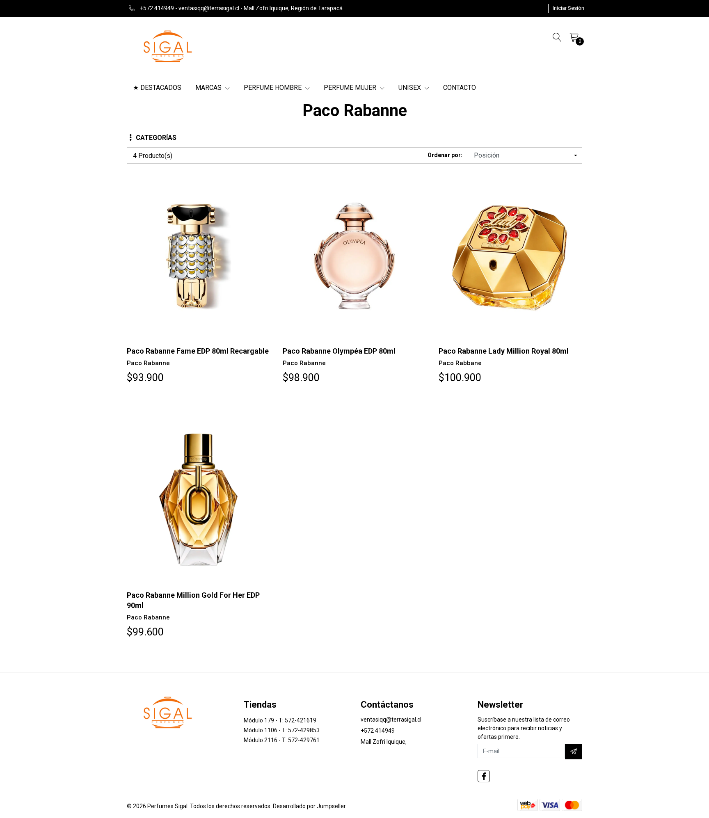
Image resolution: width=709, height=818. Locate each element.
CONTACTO (459, 87)
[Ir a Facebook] (483, 776)
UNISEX (410, 87)
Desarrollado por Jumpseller (309, 806)
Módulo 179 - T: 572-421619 (280, 720)
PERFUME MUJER (351, 87)
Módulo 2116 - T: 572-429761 (282, 740)
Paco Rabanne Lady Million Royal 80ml (504, 351)
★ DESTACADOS (157, 87)
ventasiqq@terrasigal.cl (391, 719)
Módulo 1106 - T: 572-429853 (282, 730)
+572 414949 (378, 730)
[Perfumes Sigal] (168, 45)
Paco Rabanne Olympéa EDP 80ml (339, 351)
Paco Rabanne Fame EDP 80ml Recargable (198, 351)
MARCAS (209, 87)
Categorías (156, 138)
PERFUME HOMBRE (273, 87)
